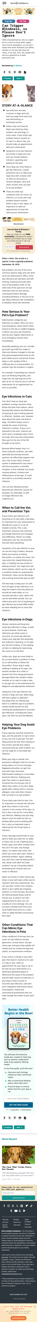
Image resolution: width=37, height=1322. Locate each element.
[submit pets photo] (18, 11)
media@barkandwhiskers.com (12, 1274)
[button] (4, 3)
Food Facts (17, 1222)
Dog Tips (8, 21)
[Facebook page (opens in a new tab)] (5, 1206)
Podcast (27, 1224)
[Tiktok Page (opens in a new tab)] (32, 1206)
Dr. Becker (17, 66)
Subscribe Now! (18, 1198)
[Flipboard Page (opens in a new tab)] (28, 1206)
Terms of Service (25, 251)
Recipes (16, 1219)
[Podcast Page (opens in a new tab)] (12, 1210)
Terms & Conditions (19, 1299)
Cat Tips (23, 21)
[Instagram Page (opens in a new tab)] (9, 1206)
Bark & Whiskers (15, 1294)
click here (5, 1257)
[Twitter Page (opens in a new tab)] (18, 1205)
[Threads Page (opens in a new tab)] (14, 1206)
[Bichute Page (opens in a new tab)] (21, 1211)
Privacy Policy (15, 251)
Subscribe (28, 1227)
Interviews (16, 1225)
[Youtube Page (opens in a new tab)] (16, 1210)
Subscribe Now (18, 1318)
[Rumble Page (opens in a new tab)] (25, 1211)
